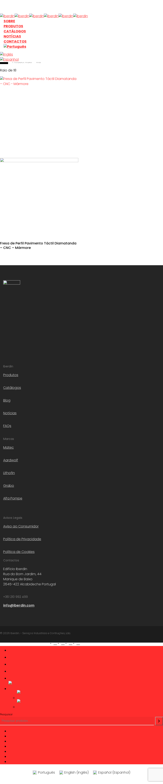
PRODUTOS (28, 655)
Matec (8, 447)
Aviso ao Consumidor (21, 526)
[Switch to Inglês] (34, 54)
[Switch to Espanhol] (34, 59)
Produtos (10, 374)
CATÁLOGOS (31, 662)
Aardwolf (10, 460)
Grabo (8, 485)
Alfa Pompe (12, 498)
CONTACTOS (32, 676)
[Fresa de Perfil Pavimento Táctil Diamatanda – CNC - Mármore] (39, 156)
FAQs (7, 425)
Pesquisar (6, 714)
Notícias (10, 413)
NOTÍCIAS (26, 669)
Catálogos (12, 387)
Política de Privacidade (22, 539)
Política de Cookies (19, 551)
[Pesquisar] (159, 721)
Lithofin (9, 472)
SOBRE (20, 648)
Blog (6, 400)
